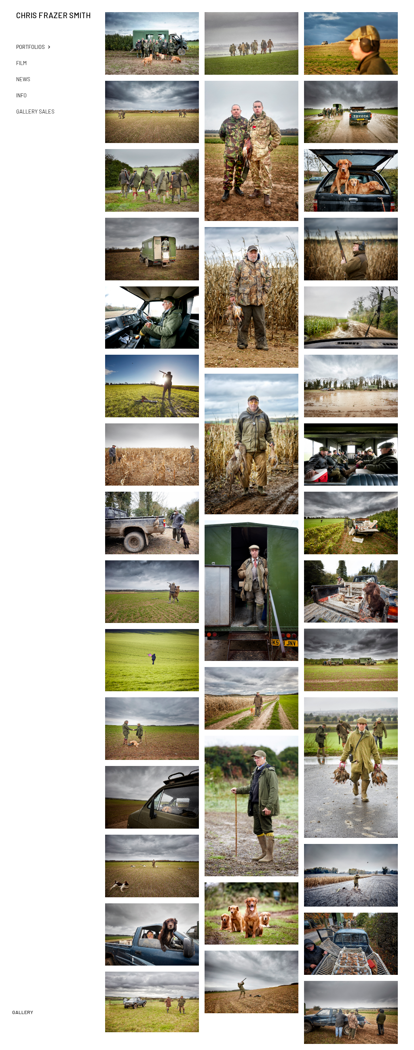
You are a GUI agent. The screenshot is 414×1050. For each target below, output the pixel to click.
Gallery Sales (35, 111)
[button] (38, 47)
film (21, 63)
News (23, 79)
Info (21, 95)
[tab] (22, 1011)
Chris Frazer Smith (53, 15)
